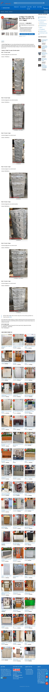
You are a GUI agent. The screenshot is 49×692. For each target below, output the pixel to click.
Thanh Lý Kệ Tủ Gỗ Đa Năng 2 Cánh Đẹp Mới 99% (29, 412)
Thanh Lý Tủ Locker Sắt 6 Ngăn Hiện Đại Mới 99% (18, 576)
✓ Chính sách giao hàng (29, 671)
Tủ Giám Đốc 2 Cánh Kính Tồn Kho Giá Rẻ (6, 510)
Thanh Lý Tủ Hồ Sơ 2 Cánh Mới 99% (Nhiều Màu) (29, 593)
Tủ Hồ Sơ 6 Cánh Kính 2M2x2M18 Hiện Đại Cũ (18, 478)
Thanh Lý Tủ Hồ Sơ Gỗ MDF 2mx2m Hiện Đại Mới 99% (5, 494)
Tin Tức (28, 8)
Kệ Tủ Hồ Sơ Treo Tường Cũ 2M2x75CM (5, 445)
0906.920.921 (43, 680)
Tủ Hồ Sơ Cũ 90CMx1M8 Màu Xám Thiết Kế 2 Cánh (6, 395)
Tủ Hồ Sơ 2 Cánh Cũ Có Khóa (29, 510)
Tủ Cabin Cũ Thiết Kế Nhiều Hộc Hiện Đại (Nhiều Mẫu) (18, 494)
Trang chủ (2, 11)
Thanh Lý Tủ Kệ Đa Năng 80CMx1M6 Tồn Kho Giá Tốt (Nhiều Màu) (5, 593)
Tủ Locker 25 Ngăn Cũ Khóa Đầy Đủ (18, 412)
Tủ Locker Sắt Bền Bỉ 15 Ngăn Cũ (18, 510)
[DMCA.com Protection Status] (4, 677)
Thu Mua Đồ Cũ (23, 6)
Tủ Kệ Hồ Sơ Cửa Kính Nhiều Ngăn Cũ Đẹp (30, 576)
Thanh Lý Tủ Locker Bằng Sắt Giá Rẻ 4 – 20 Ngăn (18, 445)
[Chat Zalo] (47, 680)
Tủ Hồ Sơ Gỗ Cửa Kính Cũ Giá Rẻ (30, 379)
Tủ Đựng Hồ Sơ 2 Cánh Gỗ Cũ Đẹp (6, 659)
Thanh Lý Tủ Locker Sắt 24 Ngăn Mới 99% (6, 412)
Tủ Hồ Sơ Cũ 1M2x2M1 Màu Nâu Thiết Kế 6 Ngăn (18, 610)
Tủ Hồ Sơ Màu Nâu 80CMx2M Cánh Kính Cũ (17, 560)
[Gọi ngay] (47, 683)
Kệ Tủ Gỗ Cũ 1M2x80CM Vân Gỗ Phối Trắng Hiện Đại (18, 543)
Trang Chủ (16, 6)
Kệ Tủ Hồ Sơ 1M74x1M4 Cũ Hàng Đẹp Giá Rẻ (6, 461)
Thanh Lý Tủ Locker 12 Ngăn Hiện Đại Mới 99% (6, 347)
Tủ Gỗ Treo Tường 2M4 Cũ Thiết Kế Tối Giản (18, 347)
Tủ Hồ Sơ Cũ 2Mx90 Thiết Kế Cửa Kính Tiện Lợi (18, 527)
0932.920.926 (43, 677)
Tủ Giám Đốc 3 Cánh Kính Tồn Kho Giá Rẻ (6, 543)
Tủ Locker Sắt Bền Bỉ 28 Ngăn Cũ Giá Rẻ (30, 428)
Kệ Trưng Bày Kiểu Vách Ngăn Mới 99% (18, 461)
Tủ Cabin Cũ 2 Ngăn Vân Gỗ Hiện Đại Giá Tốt (6, 643)
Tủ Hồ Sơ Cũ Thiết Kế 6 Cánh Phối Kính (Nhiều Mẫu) (30, 627)
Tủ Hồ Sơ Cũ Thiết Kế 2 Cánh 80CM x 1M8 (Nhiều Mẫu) (29, 395)
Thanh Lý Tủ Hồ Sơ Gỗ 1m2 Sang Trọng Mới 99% (6, 610)
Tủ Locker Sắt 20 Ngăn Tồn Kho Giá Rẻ (6, 576)
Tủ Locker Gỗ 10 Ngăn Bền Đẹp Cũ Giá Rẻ (18, 643)
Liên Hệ (34, 6)
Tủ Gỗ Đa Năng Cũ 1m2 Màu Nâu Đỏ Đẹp (18, 428)
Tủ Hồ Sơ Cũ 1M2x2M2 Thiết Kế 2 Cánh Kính (18, 363)
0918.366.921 (43, 674)
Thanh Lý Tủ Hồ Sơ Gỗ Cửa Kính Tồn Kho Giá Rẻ (18, 659)
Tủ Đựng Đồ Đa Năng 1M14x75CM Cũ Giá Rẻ (6, 627)
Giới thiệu (29, 6)
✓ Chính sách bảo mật (29, 674)
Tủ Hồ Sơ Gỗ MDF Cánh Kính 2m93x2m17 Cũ (17, 395)
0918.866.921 (43, 676)
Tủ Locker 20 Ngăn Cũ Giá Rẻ (17, 379)
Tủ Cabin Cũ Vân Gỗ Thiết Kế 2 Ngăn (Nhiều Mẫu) (6, 527)
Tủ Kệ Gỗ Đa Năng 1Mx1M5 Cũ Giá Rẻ (29, 643)
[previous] (3, 23)
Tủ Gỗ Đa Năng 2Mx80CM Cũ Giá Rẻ (18, 627)
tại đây (10, 317)
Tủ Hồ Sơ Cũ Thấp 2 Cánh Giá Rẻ (30, 559)
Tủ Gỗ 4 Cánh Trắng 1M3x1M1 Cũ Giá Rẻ (30, 363)
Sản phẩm (6, 11)
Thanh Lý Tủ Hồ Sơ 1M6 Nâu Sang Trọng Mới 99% (18, 593)
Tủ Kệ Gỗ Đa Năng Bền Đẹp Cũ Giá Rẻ (29, 461)
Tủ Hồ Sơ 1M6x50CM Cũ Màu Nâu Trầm (30, 478)
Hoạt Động (39, 6)
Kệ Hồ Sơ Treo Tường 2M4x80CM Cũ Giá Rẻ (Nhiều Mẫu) (30, 659)
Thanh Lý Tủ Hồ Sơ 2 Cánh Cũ (6, 379)
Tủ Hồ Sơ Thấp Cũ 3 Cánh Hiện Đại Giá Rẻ (6, 560)
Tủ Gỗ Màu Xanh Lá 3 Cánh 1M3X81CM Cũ (29, 610)
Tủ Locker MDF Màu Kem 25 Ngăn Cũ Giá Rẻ (6, 428)
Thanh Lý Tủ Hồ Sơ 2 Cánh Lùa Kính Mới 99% (6, 478)
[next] (16, 23)
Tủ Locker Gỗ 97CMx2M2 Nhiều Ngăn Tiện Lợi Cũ (29, 527)
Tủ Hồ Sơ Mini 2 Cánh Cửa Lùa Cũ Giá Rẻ (30, 494)
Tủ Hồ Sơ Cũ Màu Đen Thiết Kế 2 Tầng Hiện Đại (30, 543)
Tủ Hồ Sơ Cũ (10, 11)
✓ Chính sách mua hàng (29, 670)
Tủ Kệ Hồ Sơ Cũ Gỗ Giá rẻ (29, 444)
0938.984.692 (42, 675)
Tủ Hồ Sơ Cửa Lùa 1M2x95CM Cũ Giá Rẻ (30, 347)
